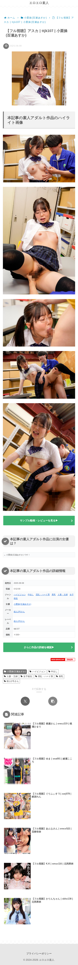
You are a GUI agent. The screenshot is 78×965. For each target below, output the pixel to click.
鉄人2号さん (19, 612)
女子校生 (27, 676)
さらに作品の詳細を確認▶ (39, 647)
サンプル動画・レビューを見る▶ (39, 520)
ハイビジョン (20, 594)
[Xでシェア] (25, 701)
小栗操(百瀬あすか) (22, 604)
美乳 (54, 594)
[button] (52, 701)
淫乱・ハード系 (43, 594)
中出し (31, 594)
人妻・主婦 (63, 594)
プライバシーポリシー (39, 953)
